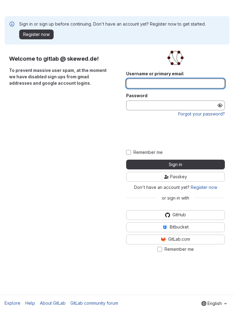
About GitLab (53, 303)
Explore (12, 303)
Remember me (148, 152)
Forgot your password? (201, 113)
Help (30, 303)
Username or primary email (154, 73)
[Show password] (220, 105)
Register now (204, 187)
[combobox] (214, 303)
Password (136, 95)
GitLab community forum (94, 303)
